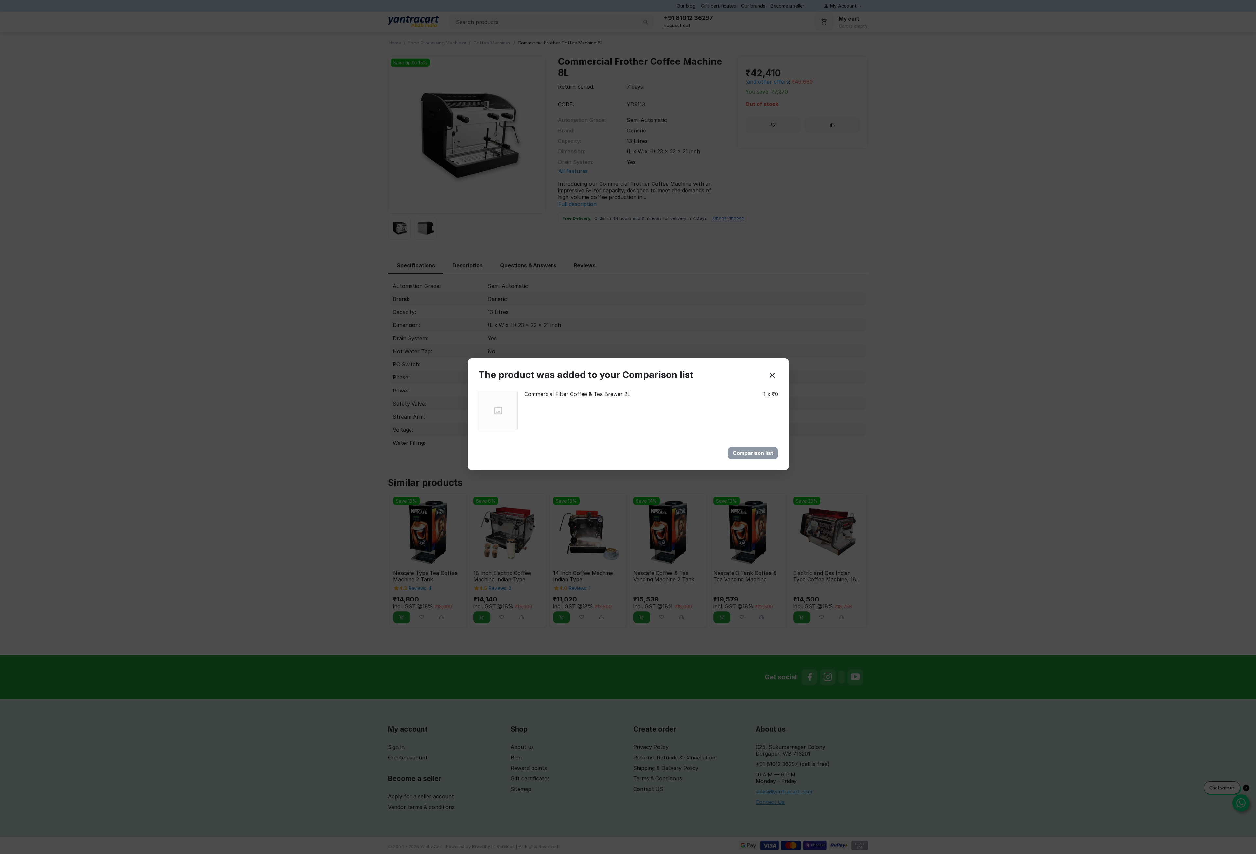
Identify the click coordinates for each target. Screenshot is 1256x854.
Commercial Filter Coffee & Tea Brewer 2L (577, 394)
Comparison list (753, 453)
